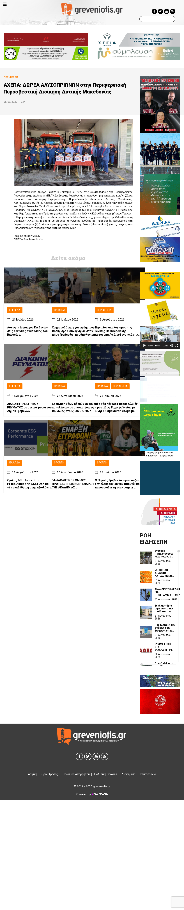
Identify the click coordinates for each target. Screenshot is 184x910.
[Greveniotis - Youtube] (166, 11)
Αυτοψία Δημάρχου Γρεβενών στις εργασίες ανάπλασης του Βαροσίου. (27, 331)
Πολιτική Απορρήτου (76, 774)
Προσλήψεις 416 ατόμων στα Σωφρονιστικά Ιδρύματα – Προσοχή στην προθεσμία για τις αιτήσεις (165, 627)
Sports (59, 462)
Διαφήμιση (128, 774)
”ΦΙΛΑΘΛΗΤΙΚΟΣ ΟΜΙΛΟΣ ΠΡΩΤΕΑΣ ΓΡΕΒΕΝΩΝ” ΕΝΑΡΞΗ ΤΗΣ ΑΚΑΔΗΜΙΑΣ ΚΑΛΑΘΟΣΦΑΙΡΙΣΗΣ (73, 484)
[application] (160, 337)
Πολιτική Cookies (105, 774)
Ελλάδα (14, 462)
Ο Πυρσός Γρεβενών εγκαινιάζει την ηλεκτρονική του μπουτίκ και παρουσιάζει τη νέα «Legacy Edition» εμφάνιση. (117, 484)
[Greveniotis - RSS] (172, 11)
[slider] (157, 345)
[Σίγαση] (171, 345)
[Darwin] (100, 794)
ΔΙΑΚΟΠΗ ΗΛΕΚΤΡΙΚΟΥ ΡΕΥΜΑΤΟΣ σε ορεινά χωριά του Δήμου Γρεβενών (29, 407)
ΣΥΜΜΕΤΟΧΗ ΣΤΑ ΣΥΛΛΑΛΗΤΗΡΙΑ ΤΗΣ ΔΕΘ (164, 647)
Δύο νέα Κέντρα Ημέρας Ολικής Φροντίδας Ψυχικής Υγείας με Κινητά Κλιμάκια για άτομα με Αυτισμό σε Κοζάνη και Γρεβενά (116, 407)
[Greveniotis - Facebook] (154, 11)
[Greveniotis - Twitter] (160, 11)
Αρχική (32, 774)
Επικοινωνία (148, 774)
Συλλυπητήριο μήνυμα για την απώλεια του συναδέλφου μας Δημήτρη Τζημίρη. (164, 608)
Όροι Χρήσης (50, 774)
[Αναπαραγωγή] (144, 345)
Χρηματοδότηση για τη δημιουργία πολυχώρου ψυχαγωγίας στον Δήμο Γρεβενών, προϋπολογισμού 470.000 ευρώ (75, 331)
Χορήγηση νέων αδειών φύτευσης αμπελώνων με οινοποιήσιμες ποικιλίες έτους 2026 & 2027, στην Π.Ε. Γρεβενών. (75, 407)
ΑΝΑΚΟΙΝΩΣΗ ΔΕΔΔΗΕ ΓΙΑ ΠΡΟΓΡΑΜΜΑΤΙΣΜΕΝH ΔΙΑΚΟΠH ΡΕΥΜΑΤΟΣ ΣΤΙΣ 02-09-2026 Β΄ (168, 592)
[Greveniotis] (92, 9)
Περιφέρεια (104, 310)
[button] (160, 337)
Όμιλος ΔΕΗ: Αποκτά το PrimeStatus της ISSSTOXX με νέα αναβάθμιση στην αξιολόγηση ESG (30, 484)
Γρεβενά (14, 310)
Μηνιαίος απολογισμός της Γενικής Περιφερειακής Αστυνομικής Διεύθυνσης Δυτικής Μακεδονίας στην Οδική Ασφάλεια (118, 331)
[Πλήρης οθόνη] (176, 345)
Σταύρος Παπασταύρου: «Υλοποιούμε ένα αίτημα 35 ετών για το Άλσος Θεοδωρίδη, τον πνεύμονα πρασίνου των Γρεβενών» (164, 553)
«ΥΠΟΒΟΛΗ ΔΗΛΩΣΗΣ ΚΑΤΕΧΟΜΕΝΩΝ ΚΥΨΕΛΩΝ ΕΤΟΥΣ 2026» (165, 573)
